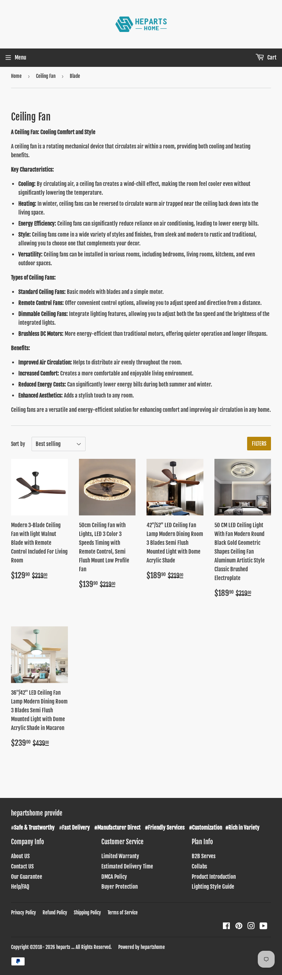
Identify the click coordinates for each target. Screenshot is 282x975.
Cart (271, 57)
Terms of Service (123, 912)
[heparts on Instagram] (251, 926)
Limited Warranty (120, 856)
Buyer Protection (119, 886)
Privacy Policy (23, 912)
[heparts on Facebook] (226, 926)
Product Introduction (214, 876)
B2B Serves (204, 856)
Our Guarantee (26, 876)
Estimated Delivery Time (127, 866)
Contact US (22, 866)
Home (16, 76)
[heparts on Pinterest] (239, 926)
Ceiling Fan (45, 76)
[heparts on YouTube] (263, 926)
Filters (259, 443)
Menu (20, 57)
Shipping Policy (87, 912)
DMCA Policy (114, 876)
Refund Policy (55, 912)
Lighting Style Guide (213, 886)
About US (20, 856)
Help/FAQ (20, 886)
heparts (63, 947)
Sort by (18, 444)
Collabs (199, 866)
